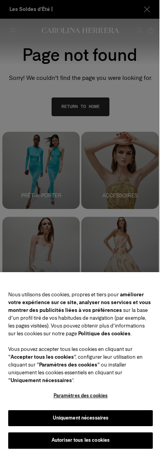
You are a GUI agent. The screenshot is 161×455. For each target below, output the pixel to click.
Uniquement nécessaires (81, 418)
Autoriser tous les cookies (80, 440)
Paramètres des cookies (81, 396)
